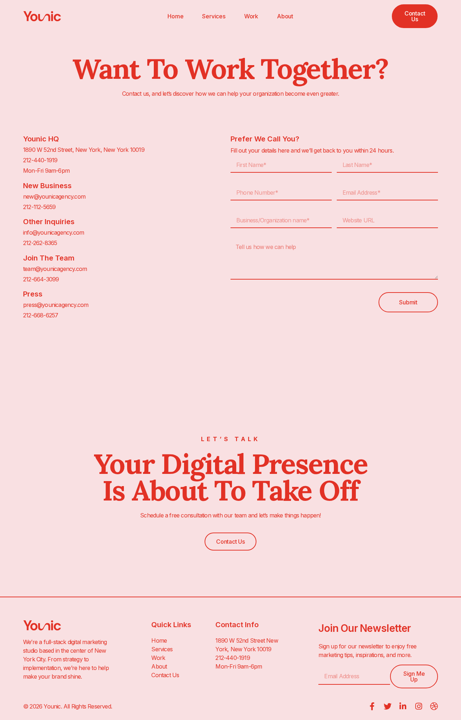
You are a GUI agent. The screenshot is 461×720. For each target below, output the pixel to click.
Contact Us (165, 675)
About (285, 16)
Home (175, 16)
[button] (415, 16)
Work (251, 16)
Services (213, 16)
